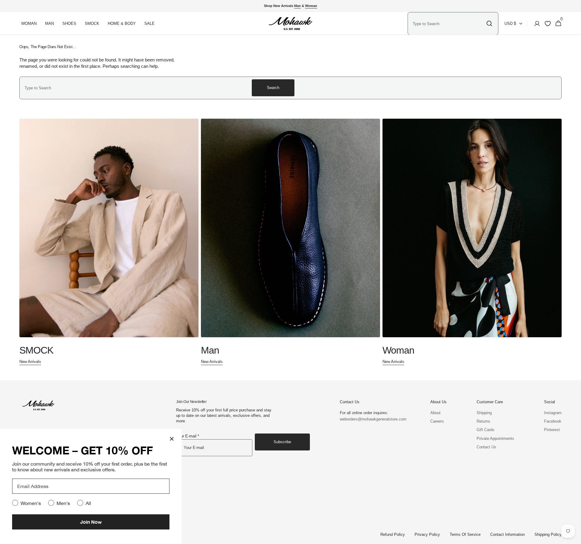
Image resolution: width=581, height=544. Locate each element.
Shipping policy (548, 534)
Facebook (552, 421)
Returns (483, 421)
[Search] (489, 23)
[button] (535, 23)
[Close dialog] (172, 439)
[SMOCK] (109, 242)
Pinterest (552, 429)
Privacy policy (427, 534)
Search (273, 87)
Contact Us (486, 447)
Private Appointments (495, 438)
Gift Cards (485, 429)
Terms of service (465, 534)
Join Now (91, 522)
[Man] (290, 242)
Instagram (553, 412)
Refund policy (392, 534)
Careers (437, 421)
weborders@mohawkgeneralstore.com (370, 419)
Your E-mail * (187, 436)
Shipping (484, 412)
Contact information (507, 534)
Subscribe (282, 442)
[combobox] (448, 23)
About (435, 412)
